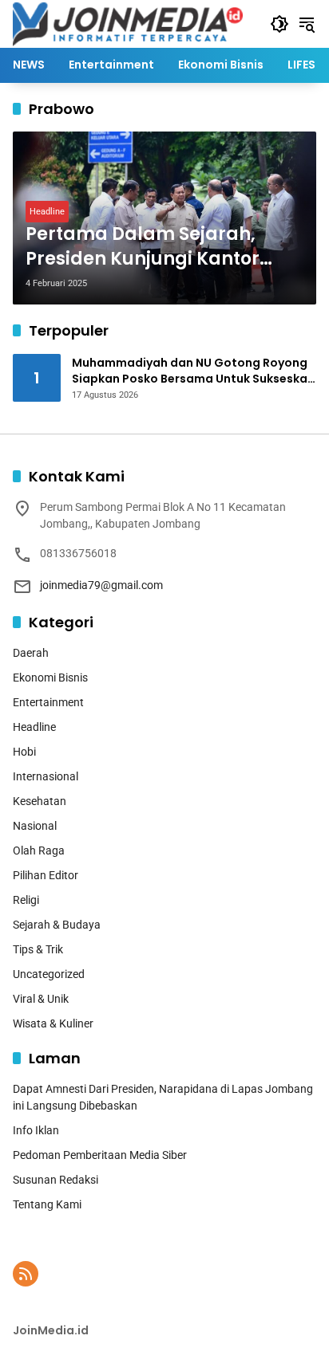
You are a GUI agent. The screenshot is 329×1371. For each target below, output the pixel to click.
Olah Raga (39, 850)
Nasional (35, 825)
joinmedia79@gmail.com (101, 585)
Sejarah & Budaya (57, 924)
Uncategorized (49, 974)
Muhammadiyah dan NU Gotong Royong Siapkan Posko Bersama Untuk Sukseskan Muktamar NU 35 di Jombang (193, 371)
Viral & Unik (41, 998)
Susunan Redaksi (55, 1179)
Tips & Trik (38, 949)
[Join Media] (128, 23)
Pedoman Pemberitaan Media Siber (100, 1155)
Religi (26, 900)
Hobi (24, 751)
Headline (47, 211)
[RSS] (25, 1274)
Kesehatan (39, 801)
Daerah (31, 652)
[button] (279, 23)
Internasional (45, 776)
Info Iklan (36, 1130)
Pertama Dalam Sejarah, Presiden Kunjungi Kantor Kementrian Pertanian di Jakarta (143, 247)
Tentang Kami (47, 1204)
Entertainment (48, 702)
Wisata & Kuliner (53, 1023)
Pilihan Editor (45, 875)
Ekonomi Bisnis (50, 677)
